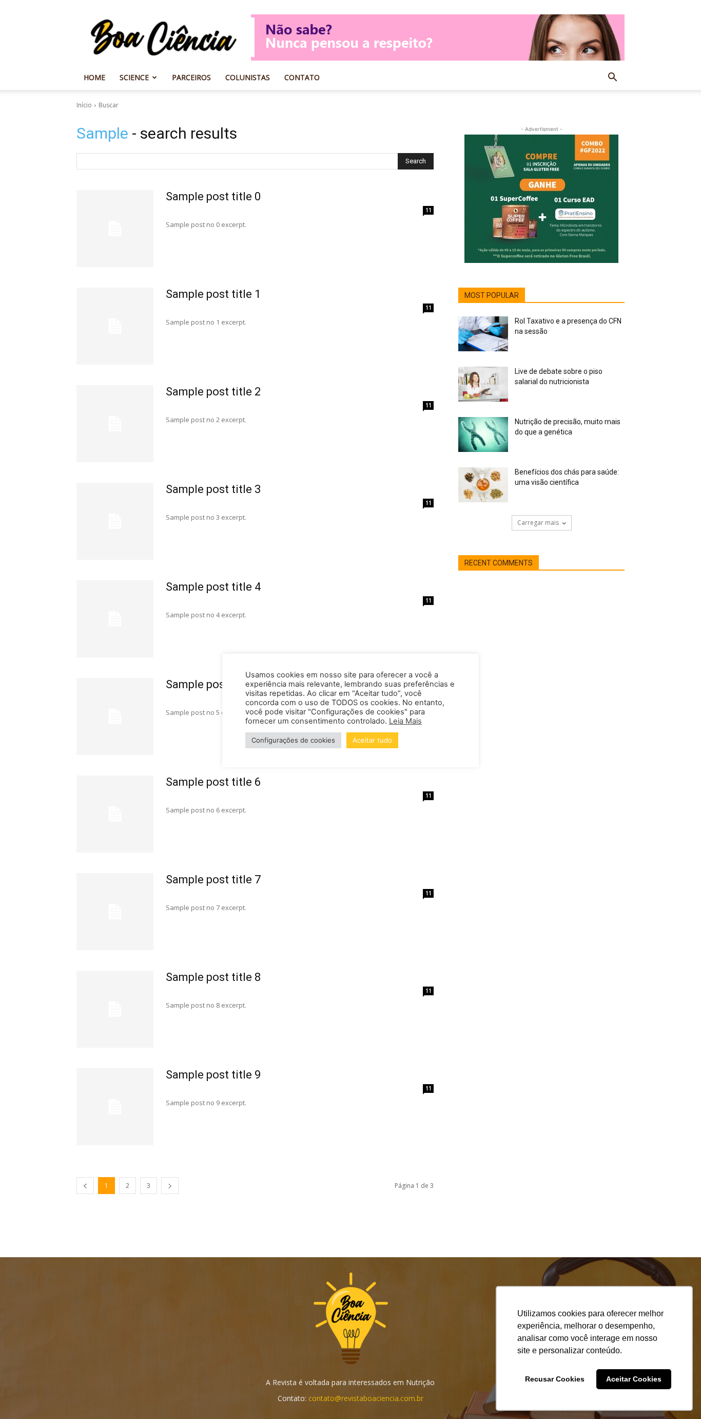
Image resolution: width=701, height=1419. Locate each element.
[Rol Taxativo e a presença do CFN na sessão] (483, 333)
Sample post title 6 (213, 781)
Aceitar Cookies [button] (633, 1379)
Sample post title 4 (213, 586)
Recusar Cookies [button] (555, 1379)
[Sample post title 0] (114, 228)
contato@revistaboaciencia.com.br (365, 1398)
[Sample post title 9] (114, 1106)
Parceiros (191, 77)
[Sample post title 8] (114, 1009)
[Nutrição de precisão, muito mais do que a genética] (483, 434)
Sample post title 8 (213, 977)
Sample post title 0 (213, 196)
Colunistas (247, 77)
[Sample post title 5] (114, 716)
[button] (612, 78)
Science (134, 77)
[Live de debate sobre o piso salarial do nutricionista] (483, 384)
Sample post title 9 (213, 1074)
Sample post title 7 (213, 879)
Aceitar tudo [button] (372, 740)
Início (84, 105)
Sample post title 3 (213, 489)
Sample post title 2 (213, 391)
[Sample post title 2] (114, 423)
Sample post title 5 (213, 684)
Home (94, 77)
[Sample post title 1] (114, 326)
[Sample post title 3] (114, 521)
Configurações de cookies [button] (293, 740)
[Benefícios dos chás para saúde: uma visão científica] (483, 484)
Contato (302, 77)
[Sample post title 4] (114, 618)
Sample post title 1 (213, 294)
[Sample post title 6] (114, 814)
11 (428, 210)
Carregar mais (538, 522)
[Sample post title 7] (114, 911)
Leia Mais (405, 721)
